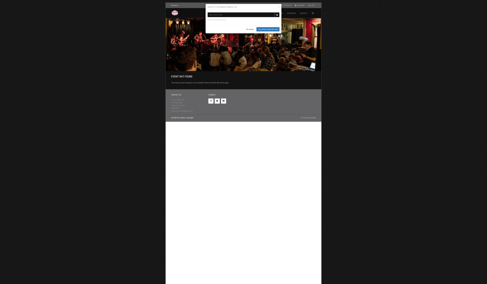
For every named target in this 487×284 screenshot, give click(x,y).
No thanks (250, 29)
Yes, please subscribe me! (268, 29)
